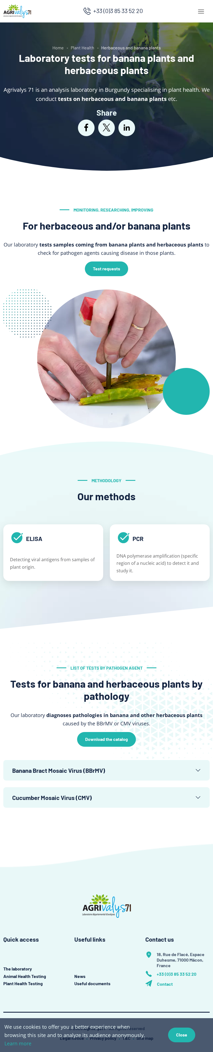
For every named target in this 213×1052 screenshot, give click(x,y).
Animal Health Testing (24, 976)
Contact (165, 984)
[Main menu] (201, 11)
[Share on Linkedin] (126, 128)
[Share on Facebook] (86, 128)
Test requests (106, 268)
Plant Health (82, 47)
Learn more (17, 1043)
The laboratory (17, 968)
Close (181, 1034)
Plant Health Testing (23, 983)
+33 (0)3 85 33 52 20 (118, 10)
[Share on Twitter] (106, 128)
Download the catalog (106, 739)
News (79, 976)
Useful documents (92, 983)
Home (58, 47)
